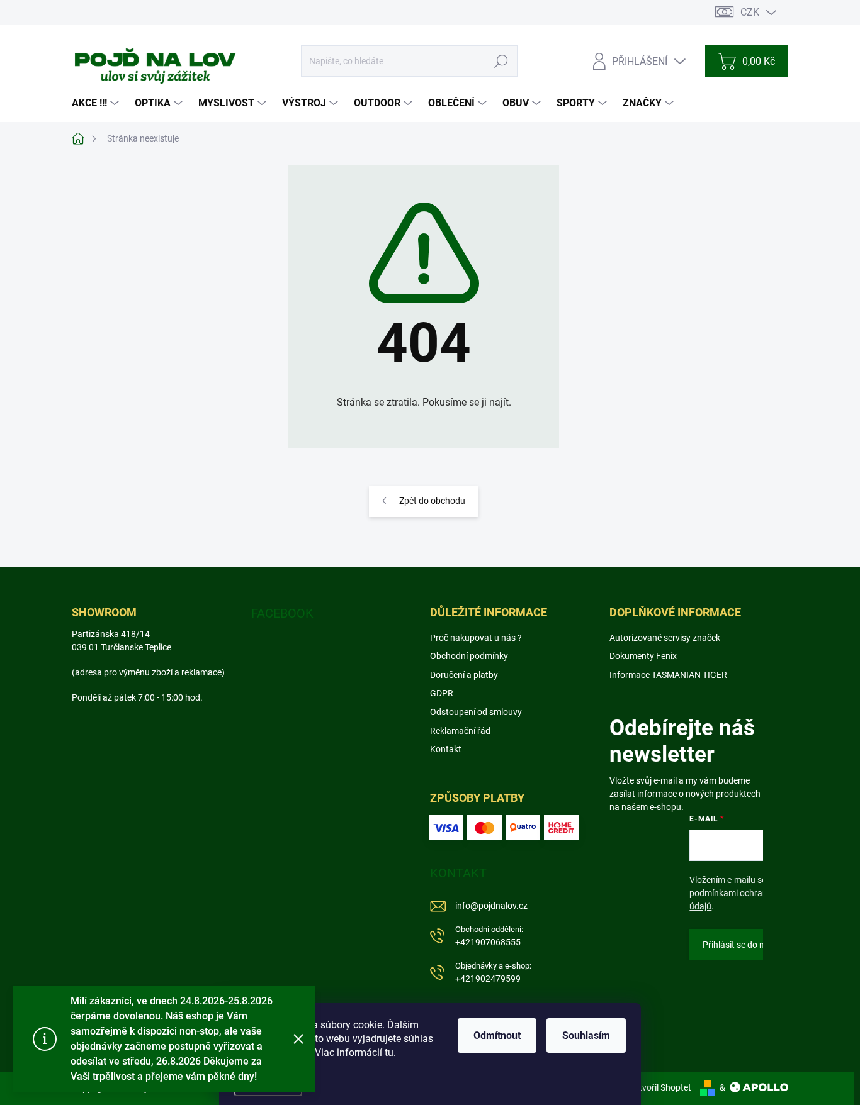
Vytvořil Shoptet (660, 1087)
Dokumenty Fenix (643, 656)
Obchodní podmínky (469, 656)
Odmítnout (497, 1035)
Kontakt (445, 749)
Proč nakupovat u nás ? (476, 638)
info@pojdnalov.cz (491, 906)
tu (389, 1052)
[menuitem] (97, 103)
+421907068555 (489, 936)
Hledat (501, 61)
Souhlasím (586, 1035)
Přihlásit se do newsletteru (754, 945)
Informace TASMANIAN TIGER (668, 675)
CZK (749, 12)
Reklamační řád (460, 731)
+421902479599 (493, 972)
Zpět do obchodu (432, 501)
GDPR (441, 693)
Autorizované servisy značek (664, 638)
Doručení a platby (464, 675)
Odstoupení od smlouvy (476, 712)
